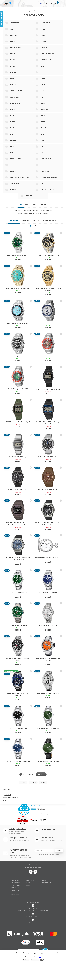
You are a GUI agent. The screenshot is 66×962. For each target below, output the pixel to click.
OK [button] (42, 959)
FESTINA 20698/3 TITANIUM (18, 625)
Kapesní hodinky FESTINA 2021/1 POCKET (48, 557)
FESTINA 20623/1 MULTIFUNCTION (48, 693)
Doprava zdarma (47, 838)
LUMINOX (43, 122)
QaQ (42, 152)
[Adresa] (33, 905)
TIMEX (43, 183)
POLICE (43, 146)
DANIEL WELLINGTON (47, 54)
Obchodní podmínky (16, 882)
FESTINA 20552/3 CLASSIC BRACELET (18, 761)
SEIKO (42, 165)
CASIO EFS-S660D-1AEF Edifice (48, 457)
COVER (12, 54)
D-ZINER (12, 66)
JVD (42, 97)
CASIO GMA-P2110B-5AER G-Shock (48, 490)
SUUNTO (13, 171)
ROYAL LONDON (46, 159)
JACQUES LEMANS (16, 91)
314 (29, 774)
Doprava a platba (15, 885)
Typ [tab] (21, 204)
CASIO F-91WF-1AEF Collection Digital (48, 389)
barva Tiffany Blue (47, 210)
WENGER (13, 190)
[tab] (30, 226)
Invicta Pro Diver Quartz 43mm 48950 (18, 356)
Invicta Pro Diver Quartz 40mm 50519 (48, 356)
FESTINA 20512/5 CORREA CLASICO (48, 761)
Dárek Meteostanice (31, 210)
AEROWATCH (14, 23)
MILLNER (43, 128)
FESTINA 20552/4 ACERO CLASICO (48, 728)
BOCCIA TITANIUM (46, 23)
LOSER (43, 115)
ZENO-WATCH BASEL (47, 190)
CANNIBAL (13, 35)
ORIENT (12, 146)
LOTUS (12, 122)
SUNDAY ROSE (45, 171)
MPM (42, 134)
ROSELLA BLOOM (15, 159)
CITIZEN (43, 41)
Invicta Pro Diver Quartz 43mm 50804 (18, 323)
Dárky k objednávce (48, 829)
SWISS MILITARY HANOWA (49, 177)
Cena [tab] (26, 204)
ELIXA (42, 66)
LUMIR (12, 128)
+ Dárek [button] (7, 233)
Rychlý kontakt (8, 800)
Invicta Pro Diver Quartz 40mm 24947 (18, 255)
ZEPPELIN (28, 196)
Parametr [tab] (43, 204)
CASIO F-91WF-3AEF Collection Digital (18, 422)
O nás (28, 882)
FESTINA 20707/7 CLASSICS (48, 592)
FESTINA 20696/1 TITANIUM (48, 625)
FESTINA (13, 72)
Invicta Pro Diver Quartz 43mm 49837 (48, 255)
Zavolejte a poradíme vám (18, 838)
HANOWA (13, 84)
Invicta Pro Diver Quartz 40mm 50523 (18, 389)
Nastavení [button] (26, 959)
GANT (42, 72)
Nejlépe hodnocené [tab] (49, 220)
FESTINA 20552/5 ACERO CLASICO (18, 728)
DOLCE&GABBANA (46, 60)
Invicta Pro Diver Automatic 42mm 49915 (18, 288)
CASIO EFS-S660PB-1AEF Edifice (18, 490)
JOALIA (43, 91)
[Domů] (7, 3)
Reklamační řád (15, 887)
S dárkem (44, 213)
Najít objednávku (15, 894)
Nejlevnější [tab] (25, 220)
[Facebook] (31, 872)
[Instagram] (35, 872)
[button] (23, 782)
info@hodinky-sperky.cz (11, 797)
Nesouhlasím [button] (34, 959)
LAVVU (12, 109)
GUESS (43, 78)
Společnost (30, 880)
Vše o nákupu (15, 880)
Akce (17, 210)
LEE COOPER (45, 109)
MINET (12, 134)
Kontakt (28, 885)
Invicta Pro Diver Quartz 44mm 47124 (48, 323)
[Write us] (33, 920)
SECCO (12, 165)
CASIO (43, 35)
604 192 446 (7, 795)
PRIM (11, 152)
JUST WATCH (14, 97)
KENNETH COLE (15, 103)
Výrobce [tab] (34, 204)
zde (40, 956)
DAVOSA (13, 60)
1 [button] (21, 774)
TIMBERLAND (14, 183)
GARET (12, 78)
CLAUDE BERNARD (16, 47)
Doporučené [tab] (14, 220)
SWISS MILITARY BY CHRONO (19, 177)
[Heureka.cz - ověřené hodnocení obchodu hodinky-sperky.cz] (33, 809)
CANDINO (43, 29)
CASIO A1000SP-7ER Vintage (18, 457)
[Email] (51, 3)
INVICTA (43, 84)
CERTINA (13, 41)
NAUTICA (13, 140)
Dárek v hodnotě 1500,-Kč (28, 213)
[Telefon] (47, 3)
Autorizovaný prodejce (17, 829)
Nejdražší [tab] (36, 220)
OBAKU (43, 140)
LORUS (12, 115)
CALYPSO (13, 29)
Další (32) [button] (40, 774)
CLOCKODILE (45, 47)
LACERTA (44, 103)
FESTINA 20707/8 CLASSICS (18, 592)
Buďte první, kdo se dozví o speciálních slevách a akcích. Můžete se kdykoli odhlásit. (20, 856)
